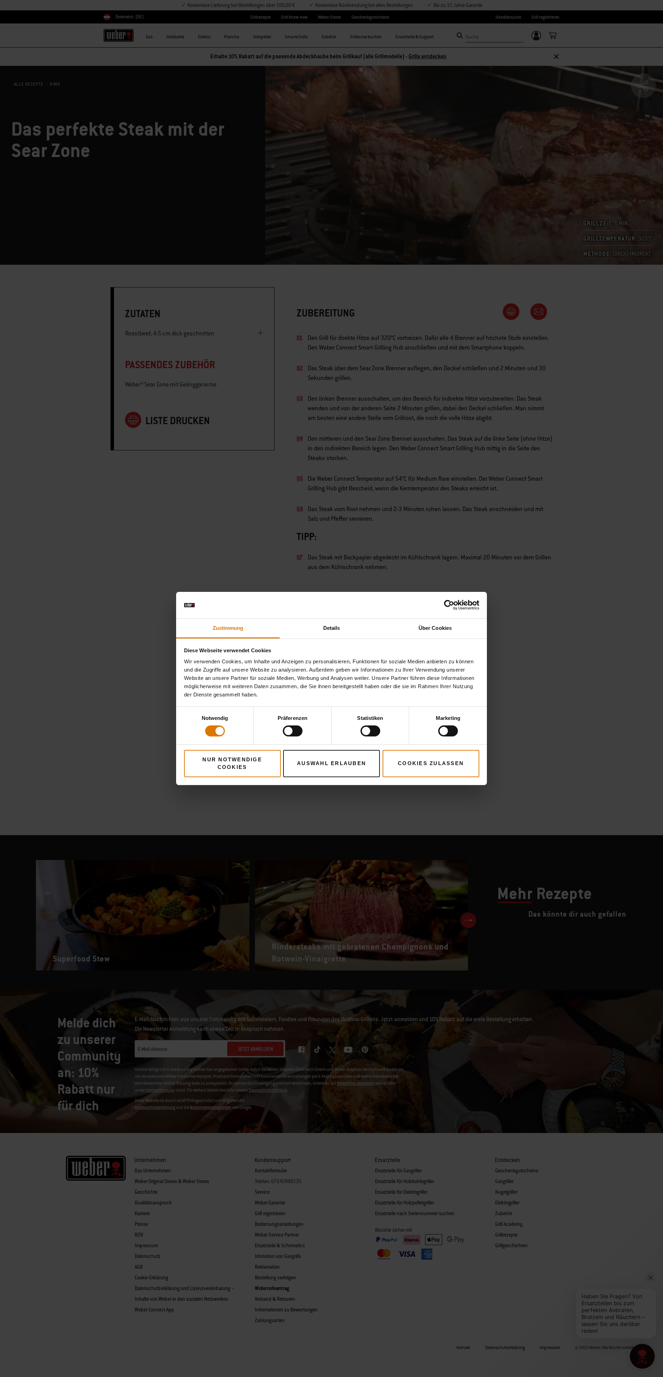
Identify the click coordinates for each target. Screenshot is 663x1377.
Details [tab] (331, 628)
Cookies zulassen (431, 763)
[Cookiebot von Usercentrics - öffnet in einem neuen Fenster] (449, 605)
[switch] (292, 730)
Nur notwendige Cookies (232, 763)
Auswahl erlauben (331, 763)
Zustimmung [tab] (228, 628)
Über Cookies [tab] (435, 628)
